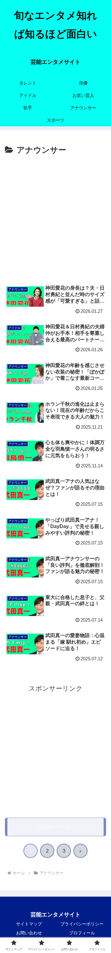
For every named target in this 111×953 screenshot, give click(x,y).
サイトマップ (29, 923)
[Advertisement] (55, 216)
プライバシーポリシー (82, 923)
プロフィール (82, 932)
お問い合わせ (29, 932)
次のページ (55, 826)
